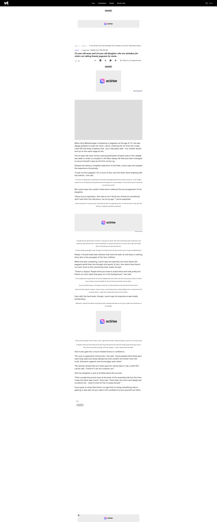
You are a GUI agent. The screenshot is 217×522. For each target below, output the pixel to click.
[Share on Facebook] (110, 60)
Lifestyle (111, 3)
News (93, 3)
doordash (80, 405)
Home (76, 46)
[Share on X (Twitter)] (105, 60)
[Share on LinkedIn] (100, 60)
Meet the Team (121, 3)
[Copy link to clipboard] (95, 60)
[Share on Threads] (115, 60)
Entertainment (102, 3)
